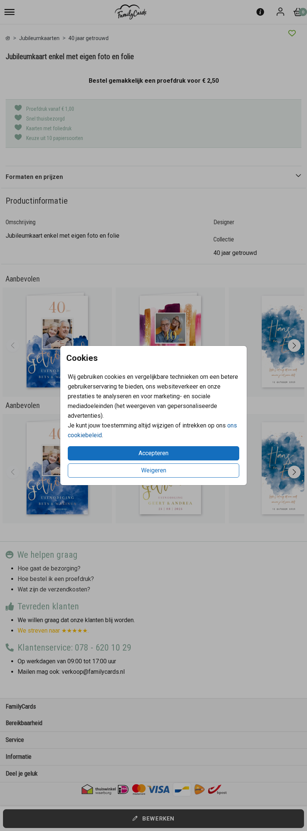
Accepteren (153, 453)
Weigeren (153, 470)
